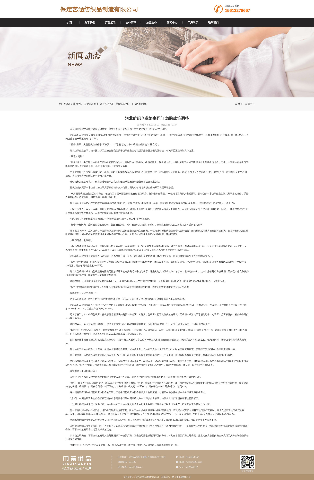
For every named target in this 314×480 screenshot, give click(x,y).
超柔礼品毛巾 (91, 104)
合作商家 (131, 22)
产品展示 (110, 22)
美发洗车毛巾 (123, 104)
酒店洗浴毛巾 (107, 104)
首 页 (69, 22)
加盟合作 (151, 22)
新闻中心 (172, 22)
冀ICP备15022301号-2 (181, 477)
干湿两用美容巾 (139, 104)
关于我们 (90, 22)
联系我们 (213, 22)
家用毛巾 (77, 104)
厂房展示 (193, 22)
